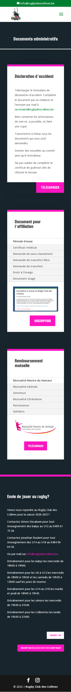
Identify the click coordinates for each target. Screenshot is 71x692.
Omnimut (19, 393)
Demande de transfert (28, 266)
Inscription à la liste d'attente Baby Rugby (41, 648)
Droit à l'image (23, 272)
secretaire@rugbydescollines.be (34, 109)
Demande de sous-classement (33, 254)
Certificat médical (25, 247)
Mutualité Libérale (25, 386)
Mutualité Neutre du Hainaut (32, 380)
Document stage (24, 278)
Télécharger (50, 187)
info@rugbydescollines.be (42, 554)
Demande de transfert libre (31, 260)
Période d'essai (23, 241)
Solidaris (18, 411)
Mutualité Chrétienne (27, 399)
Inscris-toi (55, 635)
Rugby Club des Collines (42, 686)
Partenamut (21, 405)
